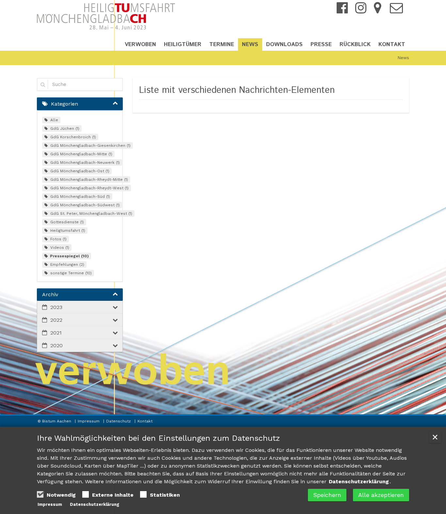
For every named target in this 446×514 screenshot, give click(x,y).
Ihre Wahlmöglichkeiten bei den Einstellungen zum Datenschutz (158, 438)
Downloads (284, 44)
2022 (56, 320)
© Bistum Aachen (55, 421)
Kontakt (391, 44)
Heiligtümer (182, 44)
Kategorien (64, 104)
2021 (56, 333)
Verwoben (140, 44)
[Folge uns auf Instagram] (360, 7)
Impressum (89, 421)
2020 (56, 345)
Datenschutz (119, 421)
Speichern (327, 494)
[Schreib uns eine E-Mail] (396, 11)
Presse (321, 44)
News (250, 44)
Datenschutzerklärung (359, 481)
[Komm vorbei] (377, 11)
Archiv (50, 294)
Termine (221, 44)
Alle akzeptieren (381, 494)
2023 (56, 307)
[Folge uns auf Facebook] (342, 11)
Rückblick (355, 44)
